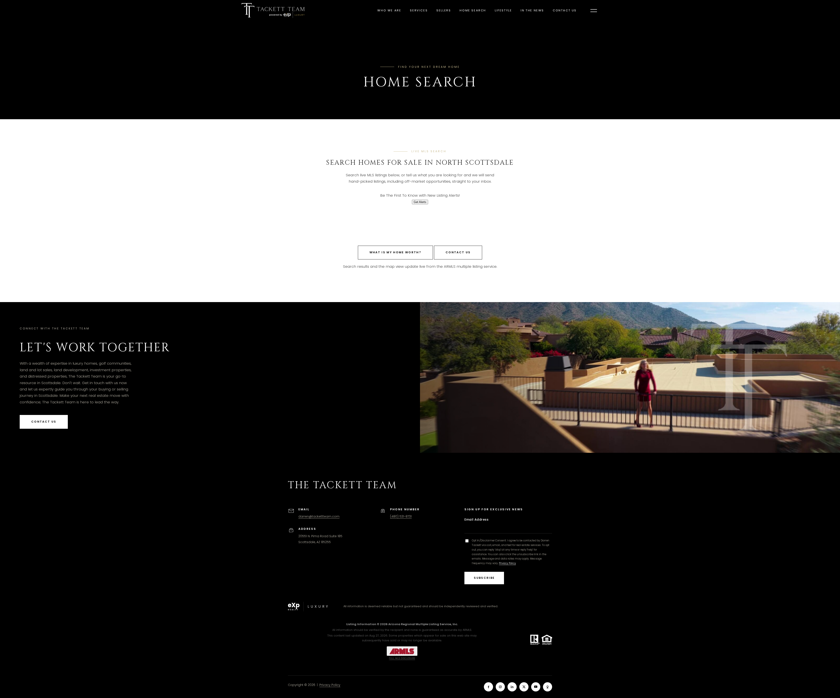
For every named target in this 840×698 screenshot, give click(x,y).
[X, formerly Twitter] (523, 686)
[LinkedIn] (512, 686)
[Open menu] (593, 10)
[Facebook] (488, 686)
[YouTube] (535, 686)
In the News (532, 10)
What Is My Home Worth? (395, 252)
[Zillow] (547, 686)
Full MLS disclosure (402, 658)
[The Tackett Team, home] (273, 10)
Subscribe (484, 578)
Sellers (443, 10)
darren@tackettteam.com (319, 516)
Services (419, 10)
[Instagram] (500, 686)
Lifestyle (503, 10)
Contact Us (565, 10)
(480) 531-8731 (401, 516)
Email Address (476, 519)
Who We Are (389, 10)
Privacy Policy (507, 563)
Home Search (473, 10)
